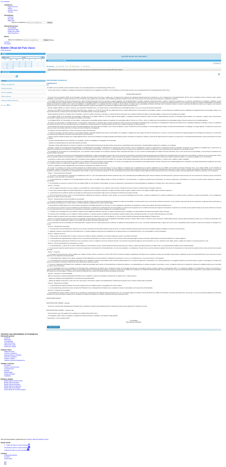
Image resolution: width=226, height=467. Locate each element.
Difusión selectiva (6, 96)
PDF (63, 66)
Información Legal (9, 345)
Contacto (10, 17)
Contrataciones (9, 369)
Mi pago (6, 370)
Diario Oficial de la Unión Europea (15, 389)
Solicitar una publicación (8, 84)
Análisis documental (53, 327)
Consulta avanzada (6, 88)
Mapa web (11, 20)
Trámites (10, 12)
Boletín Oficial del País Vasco (18, 47)
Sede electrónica (6, 50)
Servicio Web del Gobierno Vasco (37, 439)
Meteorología (8, 372)
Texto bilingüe (86, 66)
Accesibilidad (12, 28)
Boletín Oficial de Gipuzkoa (12, 386)
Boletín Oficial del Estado (12, 388)
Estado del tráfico (9, 374)
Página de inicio (13, 6)
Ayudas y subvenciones (11, 367)
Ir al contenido (5, 1)
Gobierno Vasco (13, 10)
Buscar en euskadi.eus (19, 22)
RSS (10, 105)
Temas (10, 8)
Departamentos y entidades (12, 355)
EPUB (75, 66)
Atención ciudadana (10, 357)
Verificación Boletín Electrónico (9, 100)
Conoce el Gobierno (10, 353)
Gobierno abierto (9, 358)
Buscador (11, 19)
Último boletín (3, 105)
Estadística (7, 376)
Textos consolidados (6, 92)
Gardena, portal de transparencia (14, 360)
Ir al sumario (216, 63)
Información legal (13, 29)
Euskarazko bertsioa (10, 455)
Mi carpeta (7, 43)
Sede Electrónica (13, 33)
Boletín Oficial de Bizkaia (12, 384)
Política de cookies (14, 31)
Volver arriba (8, 458)
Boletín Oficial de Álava (11, 382)
